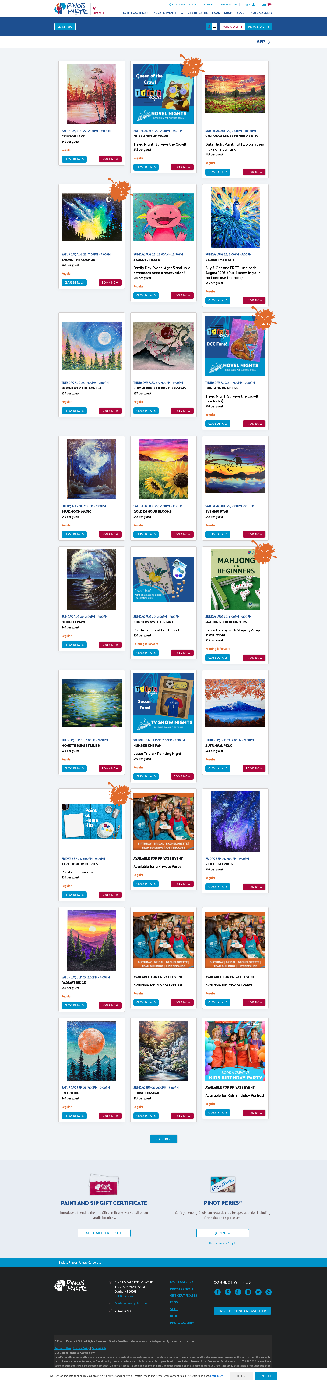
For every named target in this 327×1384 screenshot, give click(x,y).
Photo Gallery (260, 13)
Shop (228, 13)
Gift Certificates (194, 13)
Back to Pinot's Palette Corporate (80, 1262)
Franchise (208, 4)
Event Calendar (136, 13)
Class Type (65, 26)
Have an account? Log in (222, 1243)
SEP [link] (261, 42)
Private (258, 26)
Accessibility (99, 1348)
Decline (241, 1376)
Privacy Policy (81, 1348)
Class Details (74, 159)
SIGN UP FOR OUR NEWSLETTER (242, 1311)
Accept (266, 1376)
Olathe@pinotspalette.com (132, 1303)
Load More (163, 1139)
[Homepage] (81, 1285)
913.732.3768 (123, 1311)
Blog (240, 13)
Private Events (165, 13)
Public (232, 26)
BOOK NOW (110, 159)
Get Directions (124, 1296)
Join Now (222, 1233)
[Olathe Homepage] (71, 9)
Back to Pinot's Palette (184, 4)
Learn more (216, 1375)
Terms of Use (62, 1348)
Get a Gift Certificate (104, 1233)
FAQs (216, 13)
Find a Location (228, 4)
